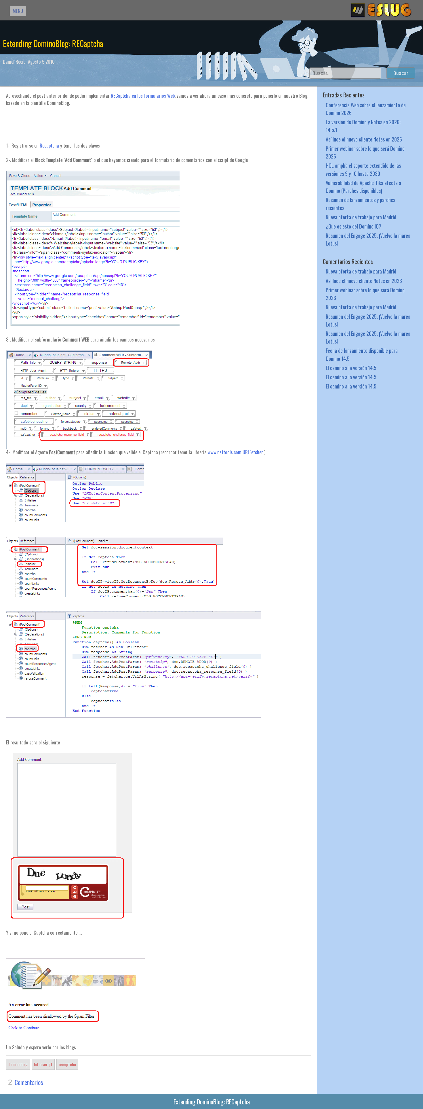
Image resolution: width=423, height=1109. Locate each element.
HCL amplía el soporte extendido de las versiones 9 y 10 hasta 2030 (363, 169)
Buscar (400, 73)
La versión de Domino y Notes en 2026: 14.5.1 (363, 125)
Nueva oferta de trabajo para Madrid (361, 217)
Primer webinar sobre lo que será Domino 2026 (365, 152)
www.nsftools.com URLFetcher (235, 452)
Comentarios (29, 1082)
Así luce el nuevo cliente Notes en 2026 (364, 139)
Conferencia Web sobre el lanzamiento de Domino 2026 (366, 108)
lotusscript (43, 1064)
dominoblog (18, 1064)
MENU (18, 10)
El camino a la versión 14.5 (351, 367)
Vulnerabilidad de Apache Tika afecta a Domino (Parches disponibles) (363, 186)
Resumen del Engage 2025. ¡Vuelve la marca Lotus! (368, 239)
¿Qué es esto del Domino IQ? (353, 226)
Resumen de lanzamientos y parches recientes (360, 203)
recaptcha (67, 1064)
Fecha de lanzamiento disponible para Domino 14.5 (362, 354)
